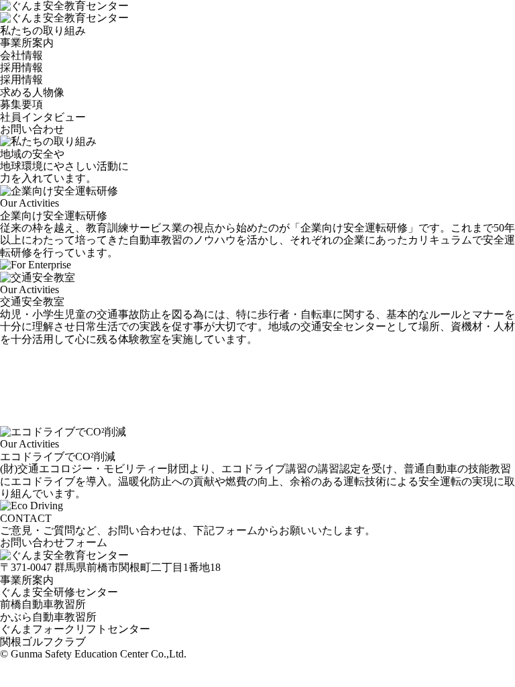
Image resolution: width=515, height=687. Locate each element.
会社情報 (21, 55)
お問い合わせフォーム (53, 542)
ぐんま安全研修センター (59, 592)
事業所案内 (27, 42)
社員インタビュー (43, 117)
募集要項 (21, 104)
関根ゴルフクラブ (43, 641)
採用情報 (21, 67)
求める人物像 (32, 92)
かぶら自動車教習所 (48, 617)
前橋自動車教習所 (43, 604)
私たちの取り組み (43, 30)
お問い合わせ (32, 129)
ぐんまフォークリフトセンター (75, 629)
